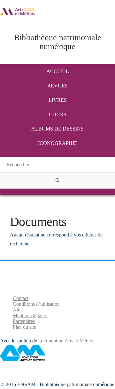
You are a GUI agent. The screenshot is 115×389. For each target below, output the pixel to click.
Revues (57, 85)
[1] (57, 181)
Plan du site (24, 327)
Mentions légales (30, 315)
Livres (58, 100)
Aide (18, 309)
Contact (20, 298)
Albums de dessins (57, 128)
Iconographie (57, 143)
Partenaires (24, 321)
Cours (57, 114)
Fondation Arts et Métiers (68, 340)
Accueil (57, 71)
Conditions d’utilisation (36, 304)
